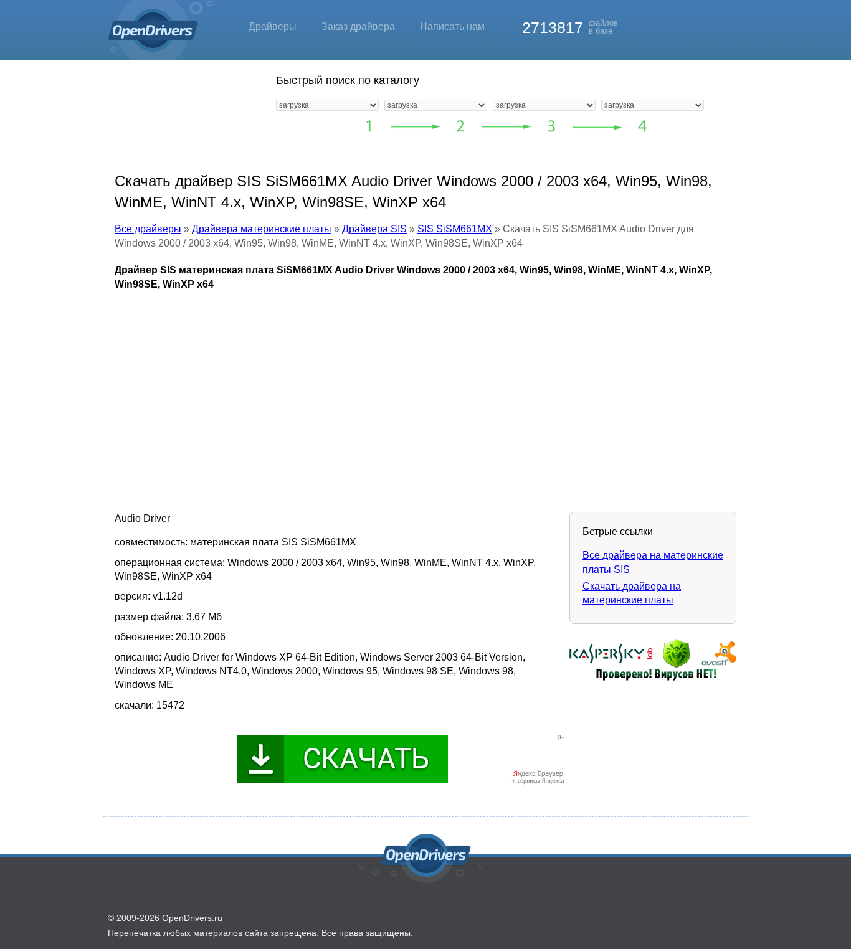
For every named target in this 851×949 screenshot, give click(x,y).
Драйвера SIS (374, 229)
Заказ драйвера (358, 26)
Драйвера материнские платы (261, 229)
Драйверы (273, 26)
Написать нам (452, 26)
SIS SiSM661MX (454, 229)
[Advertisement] (425, 392)
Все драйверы (148, 229)
